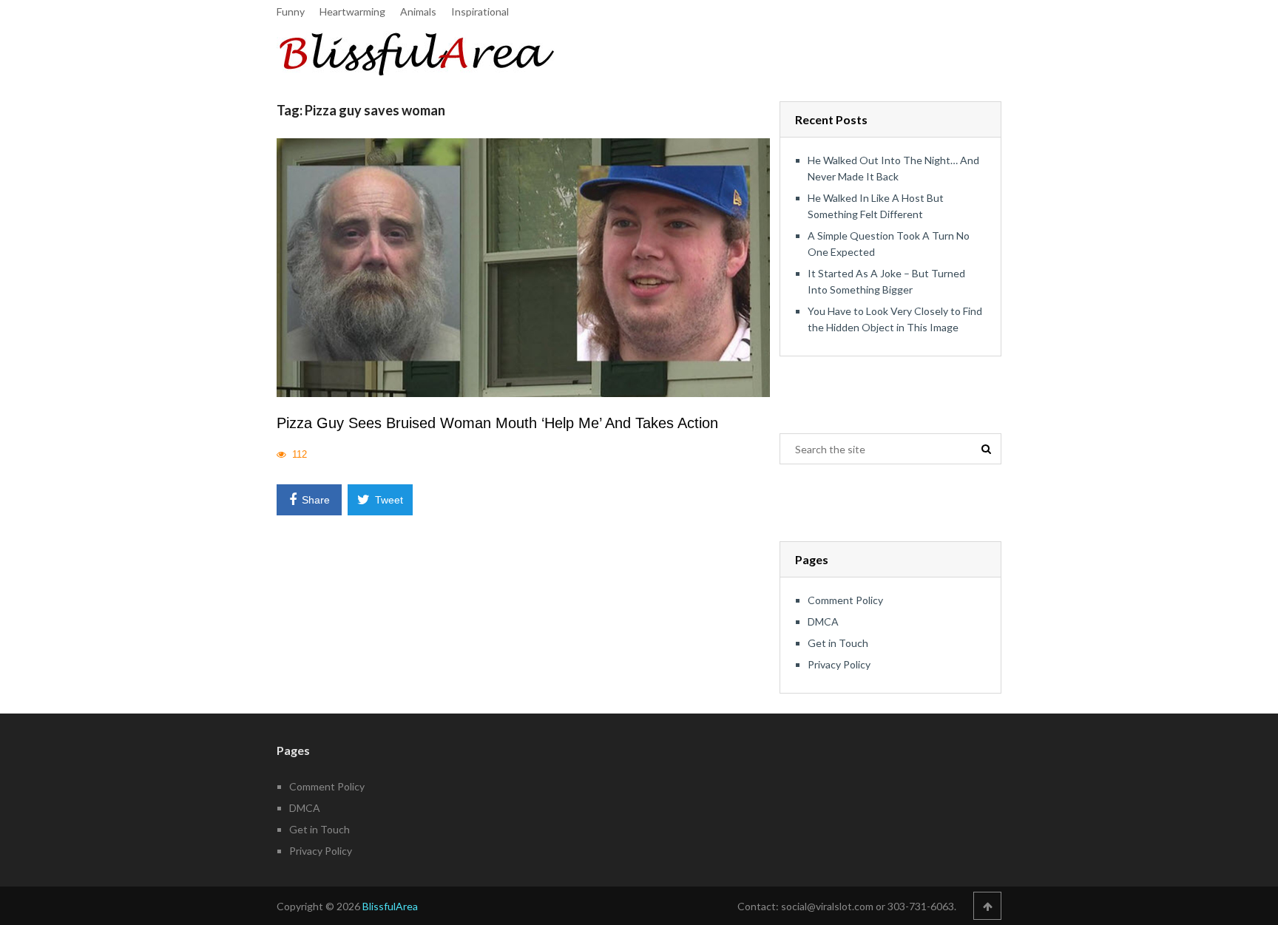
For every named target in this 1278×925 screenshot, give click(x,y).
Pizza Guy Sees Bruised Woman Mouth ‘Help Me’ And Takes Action (497, 423)
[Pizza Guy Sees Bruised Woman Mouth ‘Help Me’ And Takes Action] (523, 267)
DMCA (823, 621)
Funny (291, 11)
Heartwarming (352, 11)
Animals (418, 11)
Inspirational (480, 11)
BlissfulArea (390, 906)
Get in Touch (838, 643)
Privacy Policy (839, 664)
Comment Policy (845, 600)
